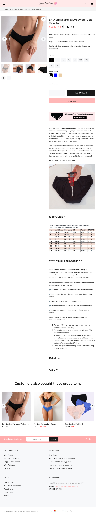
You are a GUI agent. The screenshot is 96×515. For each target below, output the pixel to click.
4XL (86, 60)
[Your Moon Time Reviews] (72, 116)
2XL (75, 60)
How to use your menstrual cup (60, 465)
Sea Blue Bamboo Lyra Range (45, 424)
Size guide (56, 84)
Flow (5, 499)
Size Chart (53, 455)
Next (43, 39)
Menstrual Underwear (12, 486)
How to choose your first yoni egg (61, 468)
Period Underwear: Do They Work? (62, 458)
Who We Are (8, 455)
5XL (51, 66)
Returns (7, 468)
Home (6, 9)
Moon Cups (8, 492)
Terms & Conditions (11, 458)
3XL (80, 60)
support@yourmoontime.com (66, 486)
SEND (54, 439)
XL (69, 60)
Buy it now (72, 101)
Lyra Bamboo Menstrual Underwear (15, 424)
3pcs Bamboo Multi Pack (74, 424)
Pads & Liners (9, 489)
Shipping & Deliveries (12, 462)
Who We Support (10, 465)
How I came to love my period (60, 462)
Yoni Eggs (7, 496)
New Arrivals (8, 482)
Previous (4, 39)
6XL (57, 66)
